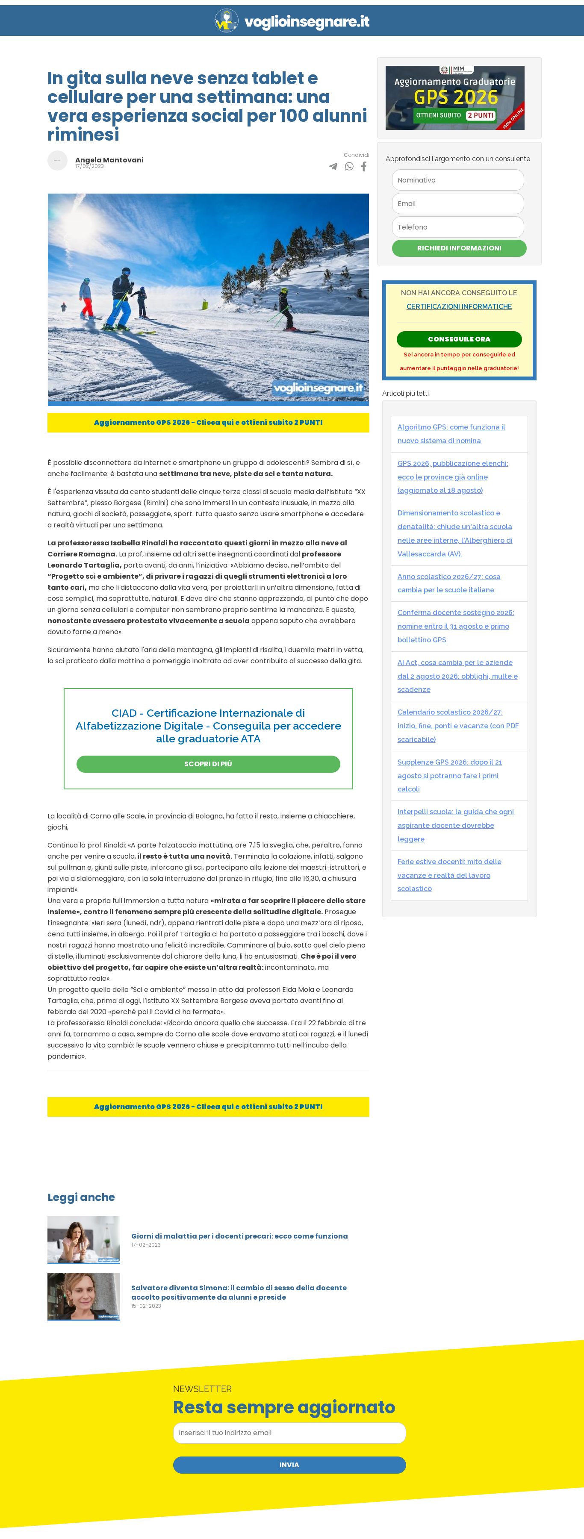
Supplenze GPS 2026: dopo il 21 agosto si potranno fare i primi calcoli (450, 776)
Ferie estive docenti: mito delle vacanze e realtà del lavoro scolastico (449, 875)
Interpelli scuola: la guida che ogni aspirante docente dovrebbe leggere (456, 825)
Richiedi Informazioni (459, 248)
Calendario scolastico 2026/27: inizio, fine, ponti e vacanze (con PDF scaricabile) (458, 726)
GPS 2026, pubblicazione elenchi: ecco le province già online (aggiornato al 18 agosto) (453, 477)
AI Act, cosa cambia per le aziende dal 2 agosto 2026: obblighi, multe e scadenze (458, 676)
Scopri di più (208, 764)
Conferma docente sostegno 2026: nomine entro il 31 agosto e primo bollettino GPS (456, 626)
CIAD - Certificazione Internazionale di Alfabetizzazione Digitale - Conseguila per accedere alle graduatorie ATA (208, 725)
